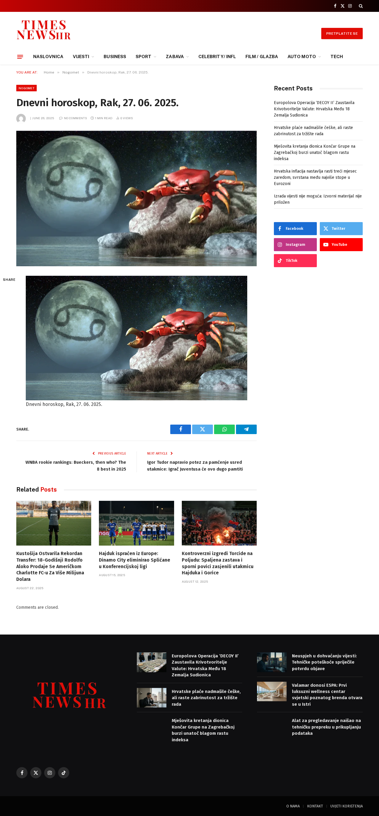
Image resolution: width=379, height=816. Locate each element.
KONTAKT (315, 806)
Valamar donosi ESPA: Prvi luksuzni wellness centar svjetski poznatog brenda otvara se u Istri (327, 695)
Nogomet (26, 88)
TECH (336, 56)
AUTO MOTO (302, 56)
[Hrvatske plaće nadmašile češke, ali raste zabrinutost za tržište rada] (151, 698)
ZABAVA (175, 56)
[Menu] (20, 57)
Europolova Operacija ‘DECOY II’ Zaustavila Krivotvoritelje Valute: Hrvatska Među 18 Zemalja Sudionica (314, 109)
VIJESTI (81, 56)
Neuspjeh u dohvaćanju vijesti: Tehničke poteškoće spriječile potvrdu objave (324, 662)
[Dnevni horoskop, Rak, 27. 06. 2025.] (136, 198)
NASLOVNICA (48, 56)
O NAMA (293, 806)
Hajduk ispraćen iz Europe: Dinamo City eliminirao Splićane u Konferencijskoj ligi (134, 560)
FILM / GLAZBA (261, 56)
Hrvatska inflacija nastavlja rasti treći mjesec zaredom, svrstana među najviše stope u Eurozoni (315, 177)
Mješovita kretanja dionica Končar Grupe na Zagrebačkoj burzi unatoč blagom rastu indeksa (314, 152)
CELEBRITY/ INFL (217, 56)
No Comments (75, 118)
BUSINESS (115, 56)
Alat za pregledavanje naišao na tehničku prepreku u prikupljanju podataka (326, 727)
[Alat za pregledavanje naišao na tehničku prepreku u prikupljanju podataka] (272, 727)
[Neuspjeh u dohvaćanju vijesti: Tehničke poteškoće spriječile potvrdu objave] (272, 662)
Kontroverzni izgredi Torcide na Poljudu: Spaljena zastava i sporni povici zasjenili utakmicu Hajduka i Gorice (217, 563)
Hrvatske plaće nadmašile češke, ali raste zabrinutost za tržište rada (206, 698)
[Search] (360, 6)
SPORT (143, 56)
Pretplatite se (342, 33)
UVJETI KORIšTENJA (346, 806)
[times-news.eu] (43, 33)
